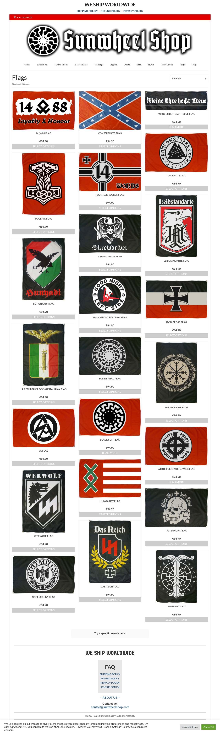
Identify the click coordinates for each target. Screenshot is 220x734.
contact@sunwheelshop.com (110, 707)
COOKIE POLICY (110, 687)
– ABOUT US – (110, 697)
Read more (176, 126)
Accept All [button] (209, 727)
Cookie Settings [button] (190, 727)
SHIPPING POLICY (87, 11)
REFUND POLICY (110, 11)
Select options (43, 146)
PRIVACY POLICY (133, 11)
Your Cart (24, 17)
